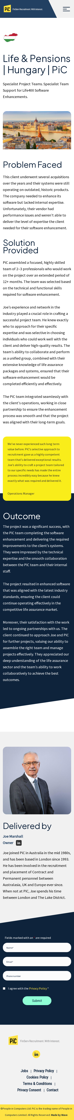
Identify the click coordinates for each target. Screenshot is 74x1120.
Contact (52, 1090)
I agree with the (28, 988)
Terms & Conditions (37, 1083)
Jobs (24, 1071)
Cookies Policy (37, 1077)
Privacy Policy (38, 988)
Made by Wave (59, 1115)
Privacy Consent (29, 1090)
